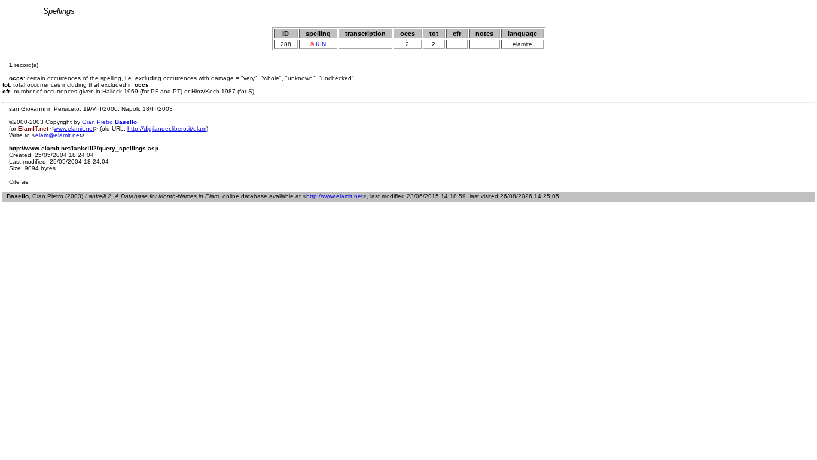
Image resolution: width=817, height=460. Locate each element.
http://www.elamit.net (334, 196)
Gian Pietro (109, 122)
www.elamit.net (74, 128)
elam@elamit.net (58, 135)
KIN (321, 44)
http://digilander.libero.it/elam (166, 128)
